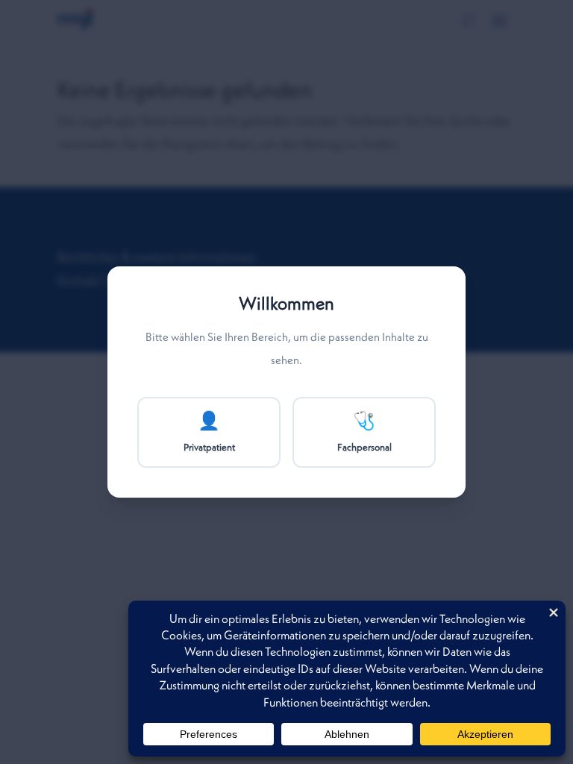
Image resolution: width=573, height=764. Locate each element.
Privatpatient (209, 433)
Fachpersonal (364, 433)
